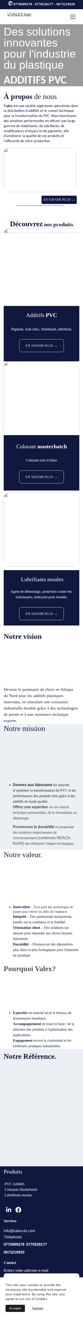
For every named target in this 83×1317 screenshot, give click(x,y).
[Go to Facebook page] (18, 1210)
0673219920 (14, 1252)
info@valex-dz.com (19, 1231)
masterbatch (52, 446)
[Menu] (73, 17)
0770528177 (36, 1244)
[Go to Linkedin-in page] (9, 1210)
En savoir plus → (59, 199)
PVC (51, 315)
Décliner (37, 1308)
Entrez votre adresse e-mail (26, 1270)
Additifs (36, 315)
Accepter (15, 1308)
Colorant (26, 446)
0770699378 (14, 1244)
